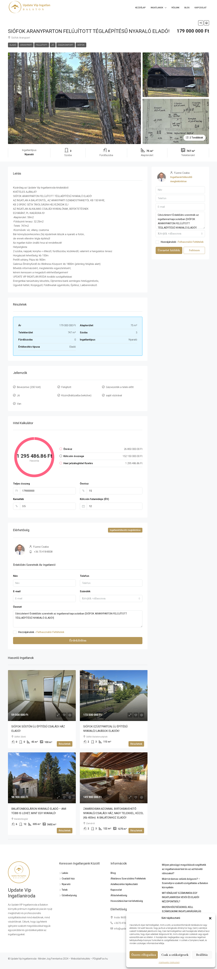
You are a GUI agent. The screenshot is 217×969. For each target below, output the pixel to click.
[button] (210, 918)
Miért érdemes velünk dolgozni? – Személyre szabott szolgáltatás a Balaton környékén (185, 883)
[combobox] (111, 598)
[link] (42, 695)
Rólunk (175, 7)
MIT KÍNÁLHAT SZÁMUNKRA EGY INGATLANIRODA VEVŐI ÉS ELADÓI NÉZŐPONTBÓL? (180, 897)
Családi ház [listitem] (68, 878)
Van (19, 403)
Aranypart (26, 45)
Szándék (85, 591)
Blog (187, 7)
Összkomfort (65, 45)
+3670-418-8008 (123, 923)
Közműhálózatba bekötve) (76, 395)
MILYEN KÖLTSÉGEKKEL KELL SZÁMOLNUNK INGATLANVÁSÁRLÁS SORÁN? (181, 911)
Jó (52, 45)
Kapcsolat (200, 7)
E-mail (17, 591)
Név (15, 575)
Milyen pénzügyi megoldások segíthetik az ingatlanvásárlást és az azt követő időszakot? (184, 869)
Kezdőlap (140, 7)
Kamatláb (18, 499)
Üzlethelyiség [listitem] (69, 895)
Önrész (84, 483)
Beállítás (202, 954)
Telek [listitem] (64, 889)
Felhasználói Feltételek (50, 632)
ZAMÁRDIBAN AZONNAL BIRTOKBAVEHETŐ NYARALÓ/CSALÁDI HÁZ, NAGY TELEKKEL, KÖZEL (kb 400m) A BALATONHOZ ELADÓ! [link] (113, 813)
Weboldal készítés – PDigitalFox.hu (89, 958)
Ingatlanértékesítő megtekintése (125, 530)
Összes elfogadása (143, 954)
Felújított (41, 45)
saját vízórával (114, 395)
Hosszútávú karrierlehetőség (127, 901)
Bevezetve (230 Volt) (29, 387)
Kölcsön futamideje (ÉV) (94, 499)
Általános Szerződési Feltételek (128, 878)
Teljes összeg (21, 483)
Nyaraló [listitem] (66, 884)
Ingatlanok (157, 7)
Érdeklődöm (77, 640)
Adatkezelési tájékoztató (169, 962)
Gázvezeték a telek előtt (120, 387)
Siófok (81, 45)
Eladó (13, 45)
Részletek (65, 743)
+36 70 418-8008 (43, 551)
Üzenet (17, 606)
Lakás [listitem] (65, 873)
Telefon (84, 575)
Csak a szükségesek (175, 954)
